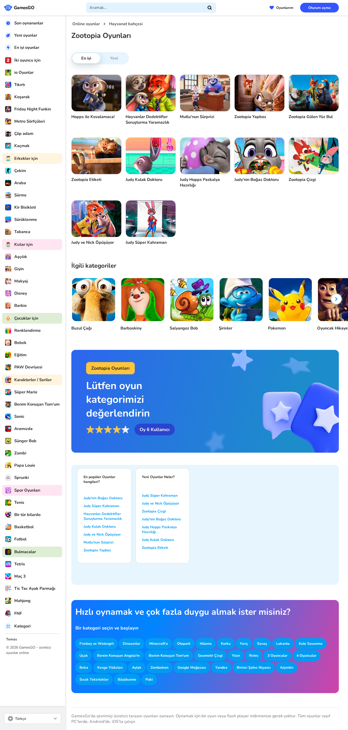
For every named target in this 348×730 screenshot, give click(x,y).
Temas (11, 639)
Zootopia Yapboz (97, 550)
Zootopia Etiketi (155, 547)
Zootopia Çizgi (154, 511)
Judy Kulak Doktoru (100, 526)
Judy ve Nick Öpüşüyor (102, 534)
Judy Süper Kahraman (101, 506)
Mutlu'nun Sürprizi (99, 542)
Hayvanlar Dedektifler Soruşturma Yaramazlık (103, 516)
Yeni (114, 58)
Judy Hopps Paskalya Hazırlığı (159, 529)
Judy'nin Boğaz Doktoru (103, 498)
